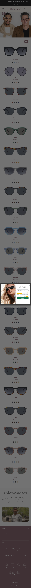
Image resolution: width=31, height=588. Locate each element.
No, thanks (22, 302)
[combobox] (18, 290)
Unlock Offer (23, 298)
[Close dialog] (29, 285)
